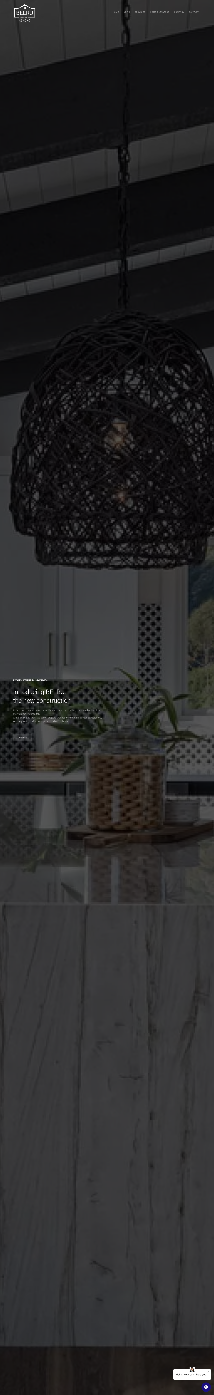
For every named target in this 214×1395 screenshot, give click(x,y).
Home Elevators (159, 12)
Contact (194, 12)
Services (140, 12)
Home (116, 12)
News (127, 12)
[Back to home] (25, 12)
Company (179, 12)
